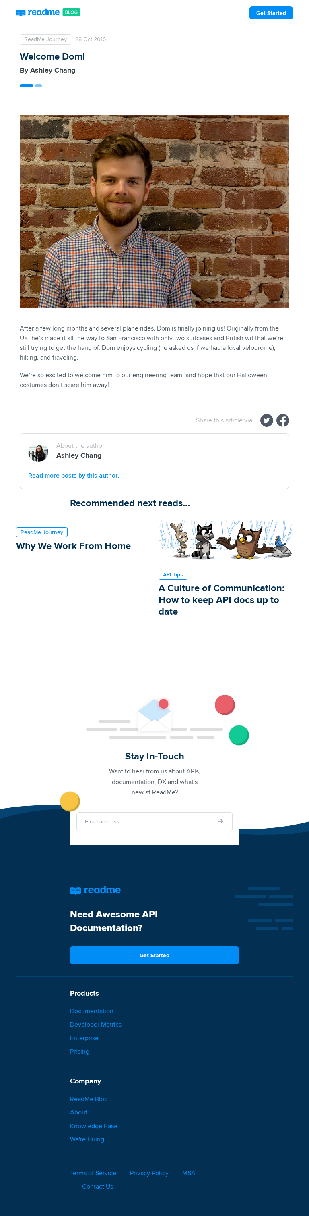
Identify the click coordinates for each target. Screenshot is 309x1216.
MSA (189, 1173)
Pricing (79, 1051)
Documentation (91, 1011)
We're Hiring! (88, 1139)
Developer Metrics (96, 1024)
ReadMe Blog (89, 1098)
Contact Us (97, 1186)
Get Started (271, 13)
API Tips (173, 575)
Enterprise (84, 1038)
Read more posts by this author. (73, 475)
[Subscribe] (221, 821)
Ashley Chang (53, 70)
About (78, 1112)
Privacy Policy (149, 1173)
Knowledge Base (93, 1125)
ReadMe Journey (45, 39)
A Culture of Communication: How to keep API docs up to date (221, 599)
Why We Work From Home (73, 545)
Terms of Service (93, 1173)
